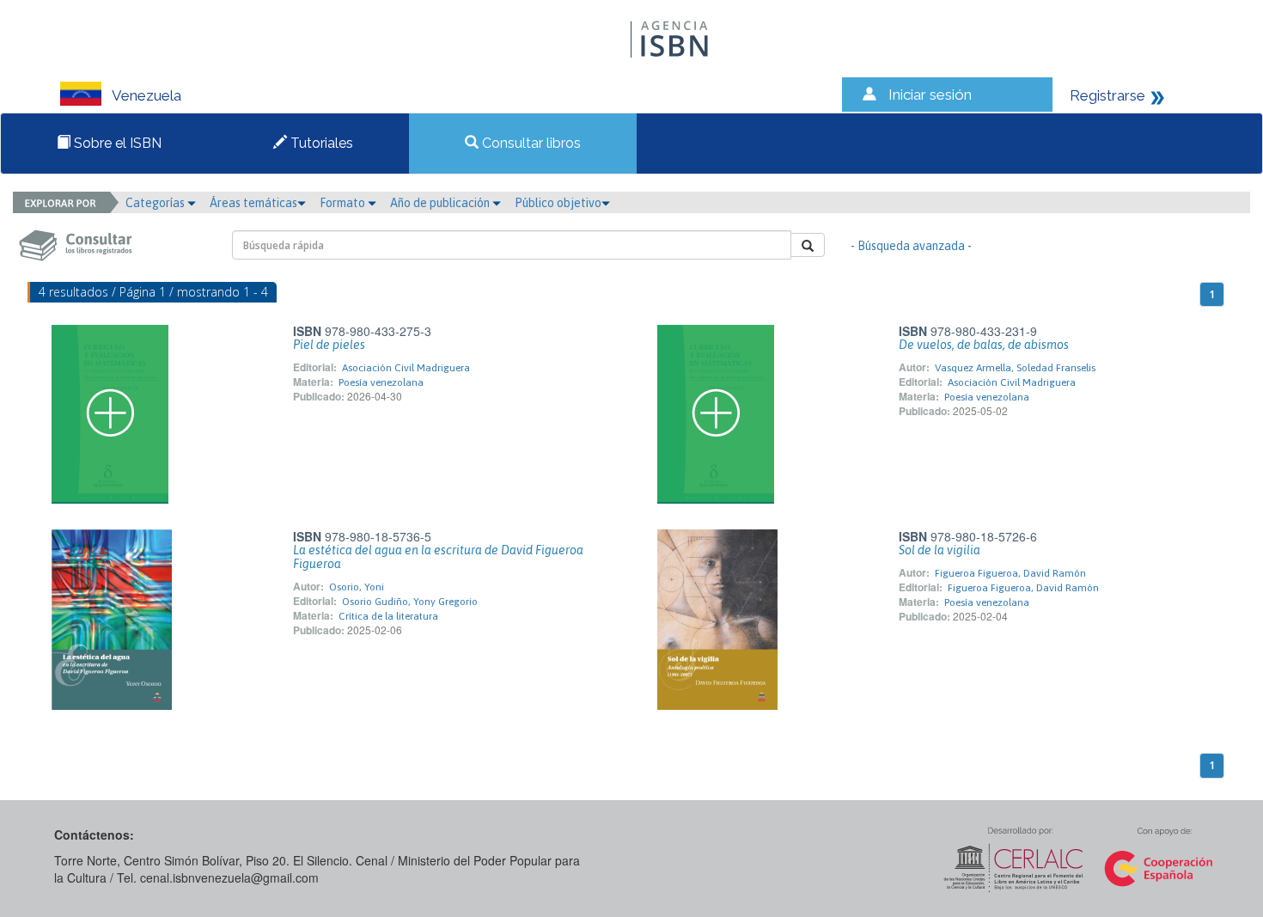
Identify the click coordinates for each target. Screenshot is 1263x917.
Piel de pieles (329, 345)
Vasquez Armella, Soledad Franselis (1015, 368)
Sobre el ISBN (116, 143)
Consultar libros (530, 143)
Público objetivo (558, 203)
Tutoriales (320, 143)
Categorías (156, 203)
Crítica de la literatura (388, 616)
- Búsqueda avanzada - (911, 246)
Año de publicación (441, 203)
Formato (344, 203)
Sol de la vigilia (939, 550)
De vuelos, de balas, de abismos (984, 345)
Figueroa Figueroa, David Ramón (1010, 573)
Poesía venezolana (381, 382)
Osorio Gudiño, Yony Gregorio (410, 602)
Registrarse (1107, 95)
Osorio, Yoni (356, 587)
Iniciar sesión (930, 94)
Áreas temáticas (253, 203)
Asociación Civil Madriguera (406, 368)
